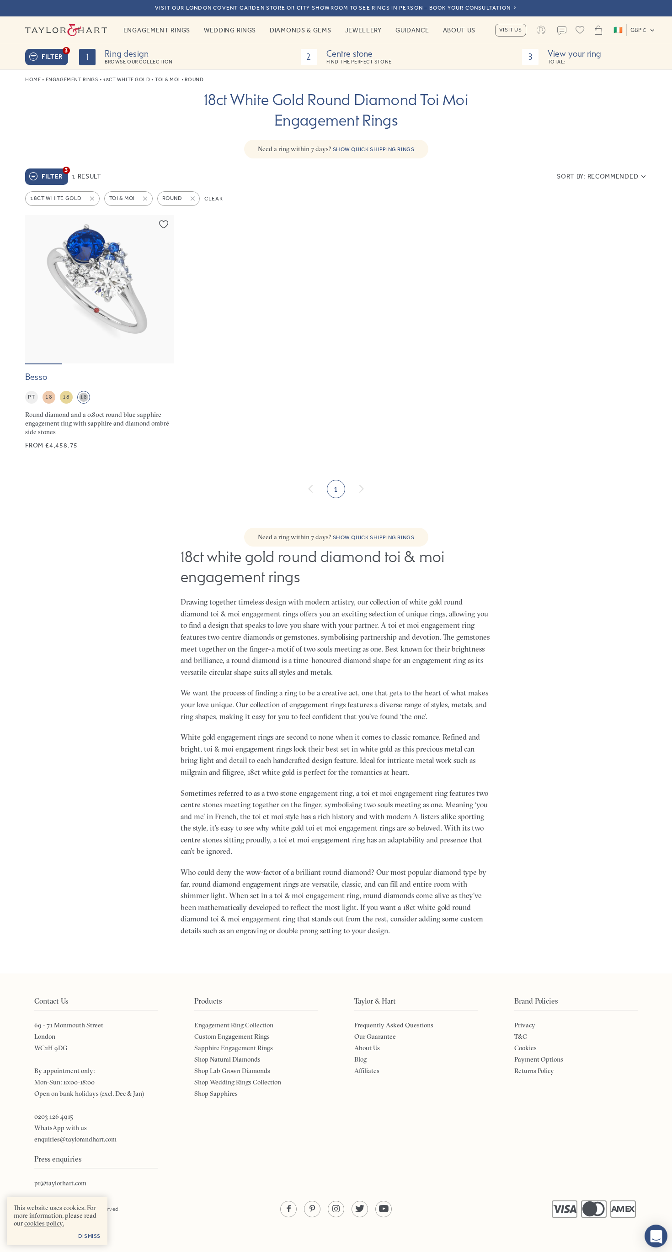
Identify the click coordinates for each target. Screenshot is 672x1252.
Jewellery (363, 30)
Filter (55, 55)
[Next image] (161, 289)
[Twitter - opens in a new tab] (360, 1209)
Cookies (525, 1048)
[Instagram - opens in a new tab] (336, 1209)
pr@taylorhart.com (60, 1183)
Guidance (412, 30)
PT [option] (31, 397)
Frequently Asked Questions (393, 1025)
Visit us (510, 29)
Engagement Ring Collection (233, 1025)
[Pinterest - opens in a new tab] (312, 1209)
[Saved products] (580, 30)
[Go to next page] (361, 489)
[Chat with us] (656, 1236)
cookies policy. (44, 1223)
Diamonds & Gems (300, 30)
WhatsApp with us (60, 1128)
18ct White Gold (126, 80)
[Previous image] (38, 289)
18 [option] (48, 397)
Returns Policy (534, 1071)
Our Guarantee (375, 1036)
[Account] (541, 30)
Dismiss (89, 1236)
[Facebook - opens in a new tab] (288, 1209)
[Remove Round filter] (193, 198)
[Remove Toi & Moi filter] (145, 198)
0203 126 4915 (53, 1116)
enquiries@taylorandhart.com (75, 1139)
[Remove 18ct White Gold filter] (92, 198)
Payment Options (538, 1059)
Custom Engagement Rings (232, 1036)
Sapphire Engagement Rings (233, 1048)
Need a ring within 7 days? (336, 149)
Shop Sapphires (216, 1093)
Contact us (562, 31)
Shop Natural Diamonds (227, 1059)
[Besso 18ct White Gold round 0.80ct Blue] (99, 332)
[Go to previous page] (310, 489)
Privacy (524, 1025)
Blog (360, 1059)
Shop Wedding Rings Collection (237, 1082)
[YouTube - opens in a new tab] (384, 1209)
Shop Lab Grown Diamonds (232, 1071)
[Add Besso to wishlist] (164, 224)
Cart (598, 30)
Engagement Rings (156, 30)
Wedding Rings (230, 30)
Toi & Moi (167, 80)
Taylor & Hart (66, 30)
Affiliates (366, 1071)
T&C (520, 1036)
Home (33, 80)
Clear (213, 198)
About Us (459, 30)
